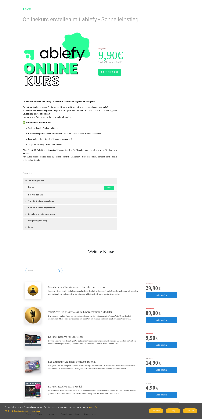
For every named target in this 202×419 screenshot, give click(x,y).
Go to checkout (109, 72)
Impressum (36, 411)
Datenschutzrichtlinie (20, 411)
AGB (7, 411)
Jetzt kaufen (161, 295)
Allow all (190, 411)
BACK (28, 9)
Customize (156, 411)
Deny (173, 411)
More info (93, 407)
